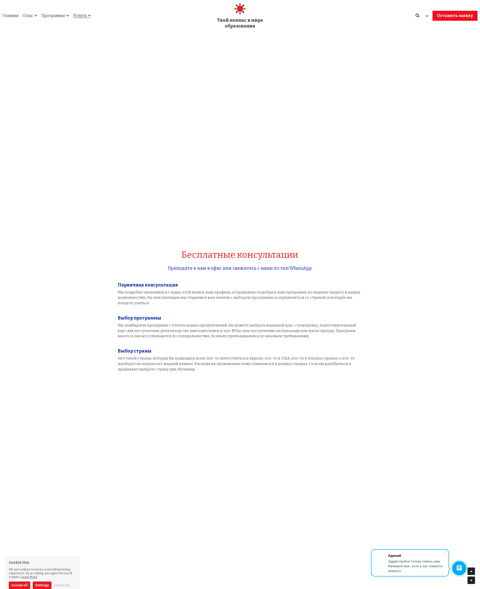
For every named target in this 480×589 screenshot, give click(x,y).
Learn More (29, 556)
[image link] (240, 8)
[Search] (418, 16)
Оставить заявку (455, 15)
